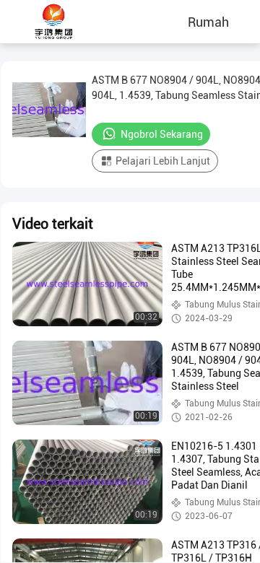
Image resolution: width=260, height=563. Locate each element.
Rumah (208, 21)
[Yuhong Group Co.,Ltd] (54, 22)
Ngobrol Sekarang (162, 134)
